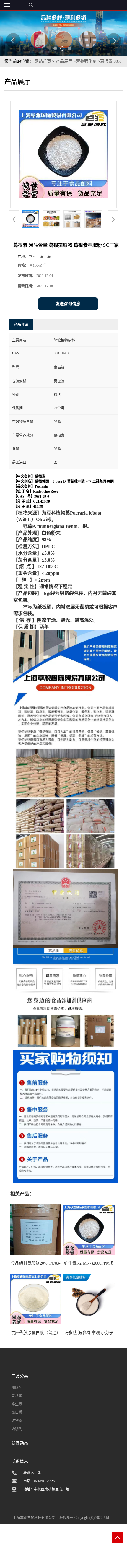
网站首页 (43, 61)
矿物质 (17, 1421)
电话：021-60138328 (39, 1481)
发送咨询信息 (68, 304)
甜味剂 (17, 1388)
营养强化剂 (86, 61)
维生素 (17, 1404)
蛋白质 (17, 1412)
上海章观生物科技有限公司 (34, 1518)
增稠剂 (17, 1429)
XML (107, 1518)
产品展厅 (64, 61)
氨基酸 (17, 1396)
